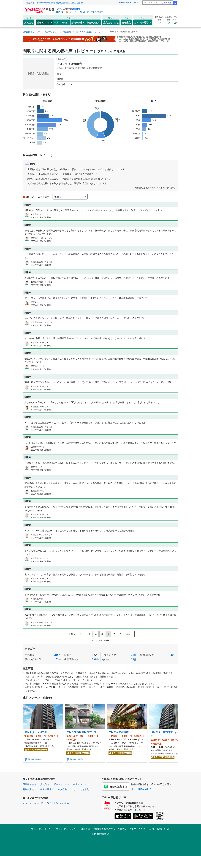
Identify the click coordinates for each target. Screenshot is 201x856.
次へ (128, 634)
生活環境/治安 (81, 659)
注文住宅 (107, 22)
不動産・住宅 (29, 784)
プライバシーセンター (67, 828)
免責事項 (122, 828)
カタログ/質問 (141, 22)
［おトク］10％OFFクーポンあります (85, 11)
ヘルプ (137, 2)
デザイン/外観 (119, 654)
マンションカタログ (33, 803)
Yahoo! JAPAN (125, 2)
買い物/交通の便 (43, 659)
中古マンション (61, 22)
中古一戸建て (93, 22)
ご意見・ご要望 (137, 828)
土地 (116, 22)
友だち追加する (118, 786)
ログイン (60, 11)
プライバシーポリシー (42, 828)
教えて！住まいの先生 (58, 803)
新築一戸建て (78, 22)
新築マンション (44, 22)
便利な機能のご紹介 (141, 788)
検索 (175, 3)
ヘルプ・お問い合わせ (159, 828)
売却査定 (126, 22)
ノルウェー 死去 (164, 2)
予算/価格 (43, 654)
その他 (119, 659)
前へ (73, 634)
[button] (175, 733)
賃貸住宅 (28, 22)
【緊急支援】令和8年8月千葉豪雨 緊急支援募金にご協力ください (54, 2)
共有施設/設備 (158, 654)
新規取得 (76, 8)
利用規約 (85, 828)
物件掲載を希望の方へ (104, 828)
